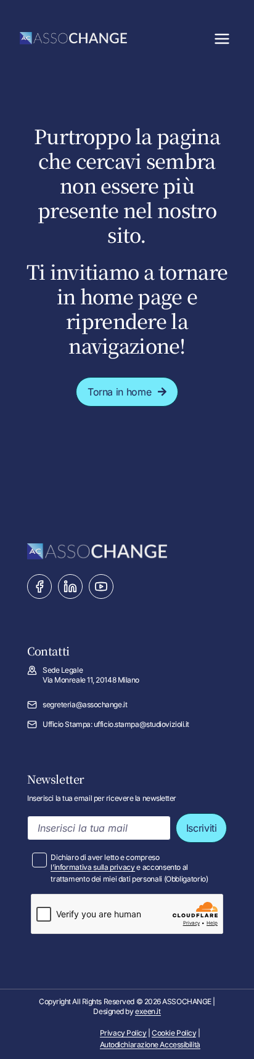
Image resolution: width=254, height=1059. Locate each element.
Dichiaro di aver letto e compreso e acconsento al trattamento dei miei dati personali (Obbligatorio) (129, 868)
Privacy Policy (123, 1032)
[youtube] (101, 586)
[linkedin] (70, 586)
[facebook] (39, 586)
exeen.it (147, 1011)
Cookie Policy (174, 1032)
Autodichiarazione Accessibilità (150, 1044)
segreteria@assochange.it (85, 704)
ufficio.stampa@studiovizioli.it (141, 724)
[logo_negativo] (73, 37)
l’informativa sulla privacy (93, 867)
